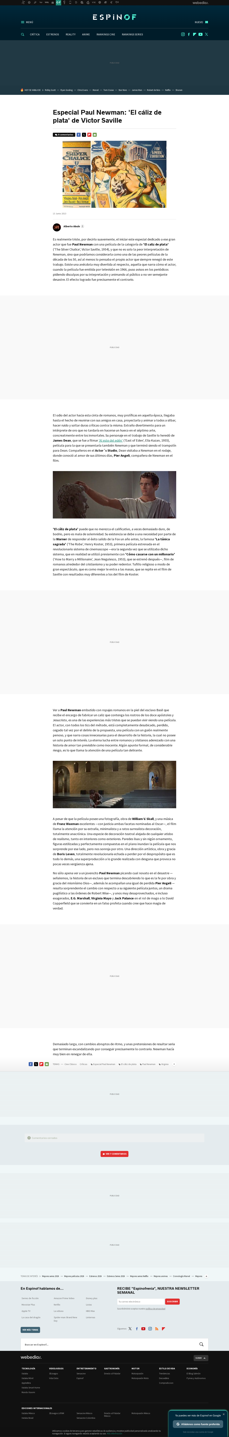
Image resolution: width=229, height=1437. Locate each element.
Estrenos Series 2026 (116, 1276)
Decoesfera (164, 1378)
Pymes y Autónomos (196, 1378)
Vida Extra (53, 1378)
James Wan (137, 90)
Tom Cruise (108, 90)
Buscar (201, 1344)
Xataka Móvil (27, 1378)
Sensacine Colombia (86, 1418)
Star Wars (123, 90)
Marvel (96, 90)
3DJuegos (53, 1373)
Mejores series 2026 (50, 1276)
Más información (114, 1433)
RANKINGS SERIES (132, 34)
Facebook (189, 34)
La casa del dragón (31, 1317)
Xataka (25, 1373)
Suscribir (172, 1301)
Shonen (179, 90)
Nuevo (199, 22)
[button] (73, 226)
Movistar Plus (28, 1304)
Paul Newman (148, 1064)
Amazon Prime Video (64, 1298)
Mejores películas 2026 (74, 1276)
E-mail (95, 135)
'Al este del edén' (111, 440)
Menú (29, 22)
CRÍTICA (35, 34)
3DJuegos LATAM (56, 1413)
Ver (116, 1153)
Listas (89, 1304)
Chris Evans (82, 90)
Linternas (90, 1317)
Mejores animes (161, 1276)
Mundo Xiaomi (28, 1392)
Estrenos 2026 (95, 1276)
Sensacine (81, 1373)
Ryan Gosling (67, 90)
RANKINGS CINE (106, 34)
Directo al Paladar (112, 1373)
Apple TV (26, 1310)
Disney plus (91, 1298)
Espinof (114, 17)
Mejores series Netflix (139, 1276)
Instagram (183, 34)
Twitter (206, 34)
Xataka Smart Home (31, 1387)
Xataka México (28, 1413)
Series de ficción (30, 1298)
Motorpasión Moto (140, 1378)
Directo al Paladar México (112, 1414)
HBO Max (90, 1310)
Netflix (168, 90)
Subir (198, 1358)
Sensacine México (84, 1413)
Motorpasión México (141, 1413)
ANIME (86, 34)
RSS (156, 1328)
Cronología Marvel (181, 1276)
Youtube (200, 34)
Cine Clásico (71, 1064)
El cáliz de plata (128, 1064)
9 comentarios (65, 134)
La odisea (58, 1310)
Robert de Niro (153, 90)
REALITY (70, 34)
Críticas (83, 1064)
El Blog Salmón (194, 1373)
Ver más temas (30, 1329)
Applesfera (26, 1383)
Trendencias (164, 1373)
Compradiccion (166, 1383)
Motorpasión (137, 1373)
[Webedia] (31, 1357)
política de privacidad (155, 1308)
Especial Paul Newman (104, 1064)
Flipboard (195, 34)
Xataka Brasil (27, 1418)
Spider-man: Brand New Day (65, 1319)
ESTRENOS (52, 34)
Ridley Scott (50, 90)
